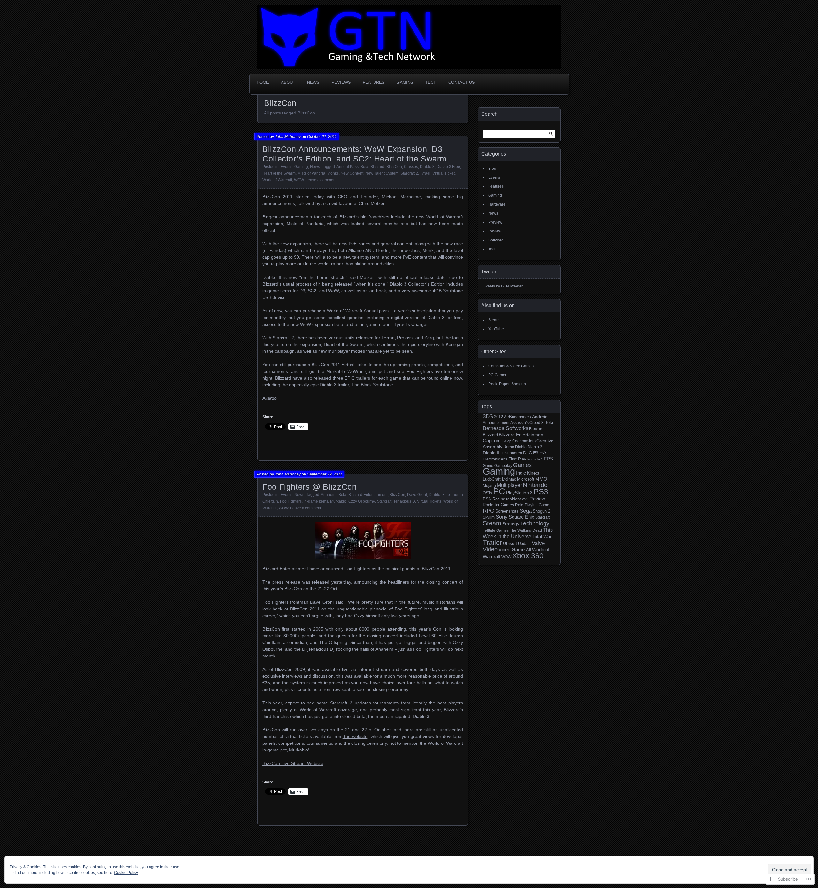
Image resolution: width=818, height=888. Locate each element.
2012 (498, 417)
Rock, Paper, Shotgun (507, 384)
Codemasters (524, 441)
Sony (502, 517)
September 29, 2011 (324, 474)
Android (540, 416)
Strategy (510, 523)
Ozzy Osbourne (361, 501)
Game (488, 465)
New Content (352, 173)
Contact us (461, 82)
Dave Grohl (417, 494)
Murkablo (338, 501)
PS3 (541, 491)
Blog (492, 168)
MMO (541, 479)
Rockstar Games (498, 505)
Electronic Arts (495, 459)
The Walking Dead (526, 530)
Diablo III (492, 452)
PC (499, 491)
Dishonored (512, 453)
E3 (535, 452)
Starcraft (384, 501)
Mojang (489, 485)
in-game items (316, 501)
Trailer (492, 542)
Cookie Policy (126, 872)
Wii (528, 550)
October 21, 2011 (322, 136)
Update (524, 543)
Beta (364, 166)
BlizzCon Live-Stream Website (292, 763)
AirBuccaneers (517, 416)
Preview (495, 222)
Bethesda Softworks (505, 428)
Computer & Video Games (511, 366)
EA (542, 453)
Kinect (533, 472)
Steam (493, 320)
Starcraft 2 (409, 173)
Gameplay (503, 465)
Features (374, 82)
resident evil (517, 499)
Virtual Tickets (429, 501)
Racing (498, 499)
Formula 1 (535, 459)
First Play (517, 459)
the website (355, 736)
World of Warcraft (277, 180)
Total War (542, 536)
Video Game (511, 549)
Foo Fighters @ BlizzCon (309, 486)
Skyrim (489, 517)
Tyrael (425, 173)
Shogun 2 (541, 511)
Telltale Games (496, 530)
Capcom (492, 440)
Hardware (496, 204)
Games (522, 465)
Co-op (506, 441)
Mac (512, 479)
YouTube (496, 329)
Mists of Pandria (311, 173)
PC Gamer (497, 375)
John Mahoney (288, 136)
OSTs (487, 493)
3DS (488, 416)
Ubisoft (510, 543)
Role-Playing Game (532, 505)
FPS (548, 458)
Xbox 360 (528, 556)
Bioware (536, 429)
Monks (333, 173)
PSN (487, 499)
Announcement (496, 422)
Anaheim (328, 494)
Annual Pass (347, 166)
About (288, 82)
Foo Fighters (291, 501)
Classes (411, 166)
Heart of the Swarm (279, 173)
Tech (430, 82)
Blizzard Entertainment (368, 494)
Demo (508, 446)
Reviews (341, 82)
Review (494, 231)
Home (263, 82)
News (313, 82)
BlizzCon (394, 166)
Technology (534, 523)
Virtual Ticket (443, 173)
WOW (299, 180)
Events (286, 166)
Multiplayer (509, 485)
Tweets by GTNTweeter (503, 286)
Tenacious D (404, 501)
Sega (526, 511)
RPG (488, 510)
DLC (527, 452)
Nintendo (535, 485)
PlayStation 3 (519, 492)
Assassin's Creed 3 (527, 422)
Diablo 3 (427, 166)
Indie (521, 472)
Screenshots (507, 511)
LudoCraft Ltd (495, 479)
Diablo (434, 494)
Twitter (488, 271)
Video (490, 549)
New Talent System (381, 173)
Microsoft (525, 479)
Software (496, 240)
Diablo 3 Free (448, 166)
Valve (538, 543)
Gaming (405, 82)
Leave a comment (320, 180)
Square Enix (521, 517)
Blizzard (377, 166)
